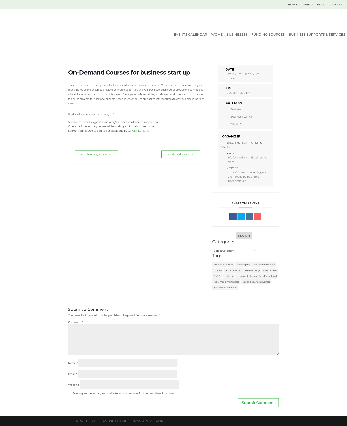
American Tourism (223, 264)
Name (73, 363)
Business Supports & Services (317, 35)
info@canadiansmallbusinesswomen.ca (249, 160)
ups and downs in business (256, 281)
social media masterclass (226, 281)
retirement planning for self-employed (257, 276)
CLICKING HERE (138, 130)
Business (235, 109)
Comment (75, 322)
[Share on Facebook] (233, 216)
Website (73, 384)
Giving (307, 4)
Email (72, 374)
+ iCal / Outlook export (181, 154)
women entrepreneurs (225, 287)
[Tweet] (241, 216)
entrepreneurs (233, 270)
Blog (321, 4)
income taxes (270, 270)
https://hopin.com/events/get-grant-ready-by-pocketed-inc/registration (247, 177)
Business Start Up (241, 116)
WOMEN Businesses (229, 35)
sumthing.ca (97, 421)
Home (292, 4)
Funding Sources (268, 35)
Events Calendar (190, 35)
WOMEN (236, 124)
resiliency (228, 276)
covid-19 (218, 270)
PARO (217, 276)
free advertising (252, 270)
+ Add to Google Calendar (96, 154)
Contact (337, 4)
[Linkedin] (249, 216)
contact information (264, 264)
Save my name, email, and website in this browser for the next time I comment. (124, 393)
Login (158, 421)
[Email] (257, 216)
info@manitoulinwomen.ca (130, 421)
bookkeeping (243, 264)
